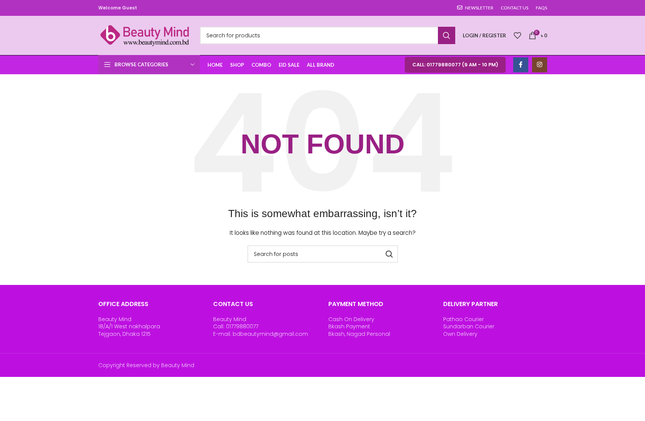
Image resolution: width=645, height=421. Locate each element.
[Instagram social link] (539, 64)
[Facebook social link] (520, 64)
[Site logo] (145, 35)
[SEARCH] (446, 35)
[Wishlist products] (517, 35)
